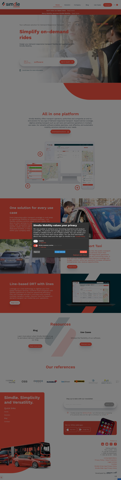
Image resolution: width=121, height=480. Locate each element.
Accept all (83, 252)
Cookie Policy (80, 236)
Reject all (37, 252)
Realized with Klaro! (80, 255)
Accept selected (60, 252)
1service (42, 242)
